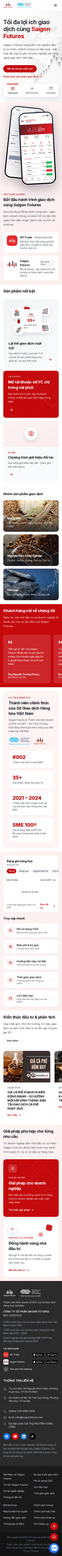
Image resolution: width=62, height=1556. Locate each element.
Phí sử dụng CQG (43, 1480)
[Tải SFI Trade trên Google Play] (52, 1354)
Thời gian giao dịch (44, 1493)
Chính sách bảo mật (44, 1511)
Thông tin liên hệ (12, 1497)
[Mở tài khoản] (54, 1526)
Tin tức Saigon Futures (15, 1484)
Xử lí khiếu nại (41, 1523)
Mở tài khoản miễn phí (20, 68)
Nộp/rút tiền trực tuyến (15, 1511)
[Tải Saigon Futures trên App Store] (37, 1362)
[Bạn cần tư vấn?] (54, 1537)
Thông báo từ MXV (13, 1523)
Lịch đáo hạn (41, 1487)
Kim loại (56, 871)
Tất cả (11, 871)
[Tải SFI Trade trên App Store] (37, 1354)
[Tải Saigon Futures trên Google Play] (52, 1362)
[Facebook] (6, 1436)
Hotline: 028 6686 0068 (22, 1411)
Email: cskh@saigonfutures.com (26, 1417)
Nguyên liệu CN (40, 871)
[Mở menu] (55, 5)
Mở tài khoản (10, 1505)
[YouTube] (15, 1436)
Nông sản (23, 871)
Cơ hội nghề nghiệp (13, 1491)
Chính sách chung (43, 1505)
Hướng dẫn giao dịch (14, 1517)
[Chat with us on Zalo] (54, 1548)
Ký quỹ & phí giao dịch (46, 1474)
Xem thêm (12, 1040)
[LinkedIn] (24, 1436)
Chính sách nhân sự (44, 1517)
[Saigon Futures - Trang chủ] (8, 5)
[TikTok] (32, 1436)
